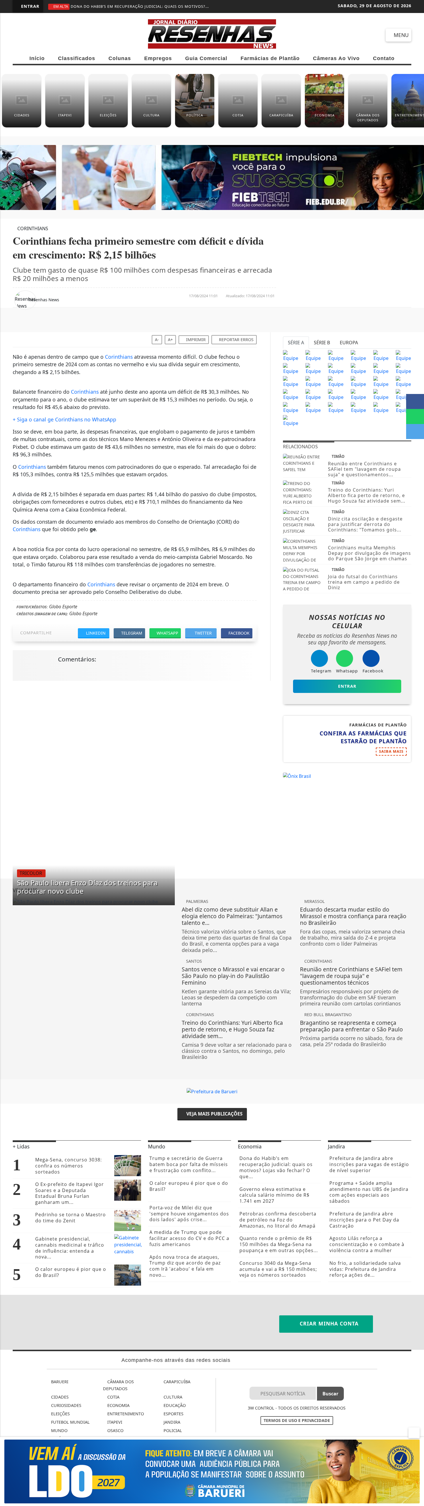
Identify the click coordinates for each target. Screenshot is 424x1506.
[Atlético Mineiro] (291, 368)
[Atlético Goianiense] (358, 381)
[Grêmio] (358, 368)
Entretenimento (125, 1413)
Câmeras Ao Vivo (336, 58)
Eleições (60, 1413)
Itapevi (114, 1422)
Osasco (114, 1430)
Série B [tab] (322, 342)
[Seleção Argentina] (403, 394)
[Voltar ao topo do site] (416, 903)
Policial (172, 1430)
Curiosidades (65, 1405)
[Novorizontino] (291, 420)
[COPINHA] (336, 407)
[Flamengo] (336, 355)
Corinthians (119, 356)
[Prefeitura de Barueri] (212, 177)
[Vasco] (336, 381)
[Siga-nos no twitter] (82, 35)
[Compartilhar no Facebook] (415, 401)
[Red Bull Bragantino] (358, 394)
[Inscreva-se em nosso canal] (40, 35)
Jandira (171, 1422)
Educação (174, 1405)
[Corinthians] (313, 355)
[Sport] (313, 381)
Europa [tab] (349, 342)
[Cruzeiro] (313, 368)
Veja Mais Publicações (214, 1114)
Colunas (119, 58)
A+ (170, 339)
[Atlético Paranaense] (336, 368)
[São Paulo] (291, 355)
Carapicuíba (176, 1381)
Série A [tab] (296, 342)
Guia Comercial (206, 58)
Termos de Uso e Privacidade (297, 1420)
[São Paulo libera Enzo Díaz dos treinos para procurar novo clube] (94, 901)
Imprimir (195, 339)
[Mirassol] (313, 407)
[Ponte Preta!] (291, 381)
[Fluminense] (403, 355)
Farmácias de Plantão (270, 58)
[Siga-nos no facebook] (19, 35)
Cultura (172, 1397)
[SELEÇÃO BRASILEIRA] (336, 394)
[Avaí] (381, 381)
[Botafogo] (381, 368)
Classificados (76, 58)
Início (37, 58)
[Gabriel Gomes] (381, 394)
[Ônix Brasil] (297, 775)
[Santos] (358, 355)
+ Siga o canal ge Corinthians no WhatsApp (64, 419)
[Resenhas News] (212, 33)
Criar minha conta (328, 1323)
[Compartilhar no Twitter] (415, 431)
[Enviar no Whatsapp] (415, 416)
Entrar (30, 6)
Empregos (158, 58)
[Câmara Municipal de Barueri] (212, 1471)
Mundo (58, 1430)
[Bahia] (403, 381)
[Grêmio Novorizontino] (381, 407)
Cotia (112, 1397)
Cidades (59, 1397)
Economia (118, 1405)
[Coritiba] (291, 394)
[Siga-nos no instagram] (61, 35)
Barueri (59, 1381)
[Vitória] (313, 394)
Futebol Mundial (70, 1422)
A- (157, 339)
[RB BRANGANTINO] (291, 407)
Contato (384, 58)
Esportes (172, 1413)
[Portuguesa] (403, 407)
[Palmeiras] (381, 355)
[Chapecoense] (403, 368)
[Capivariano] (358, 407)
